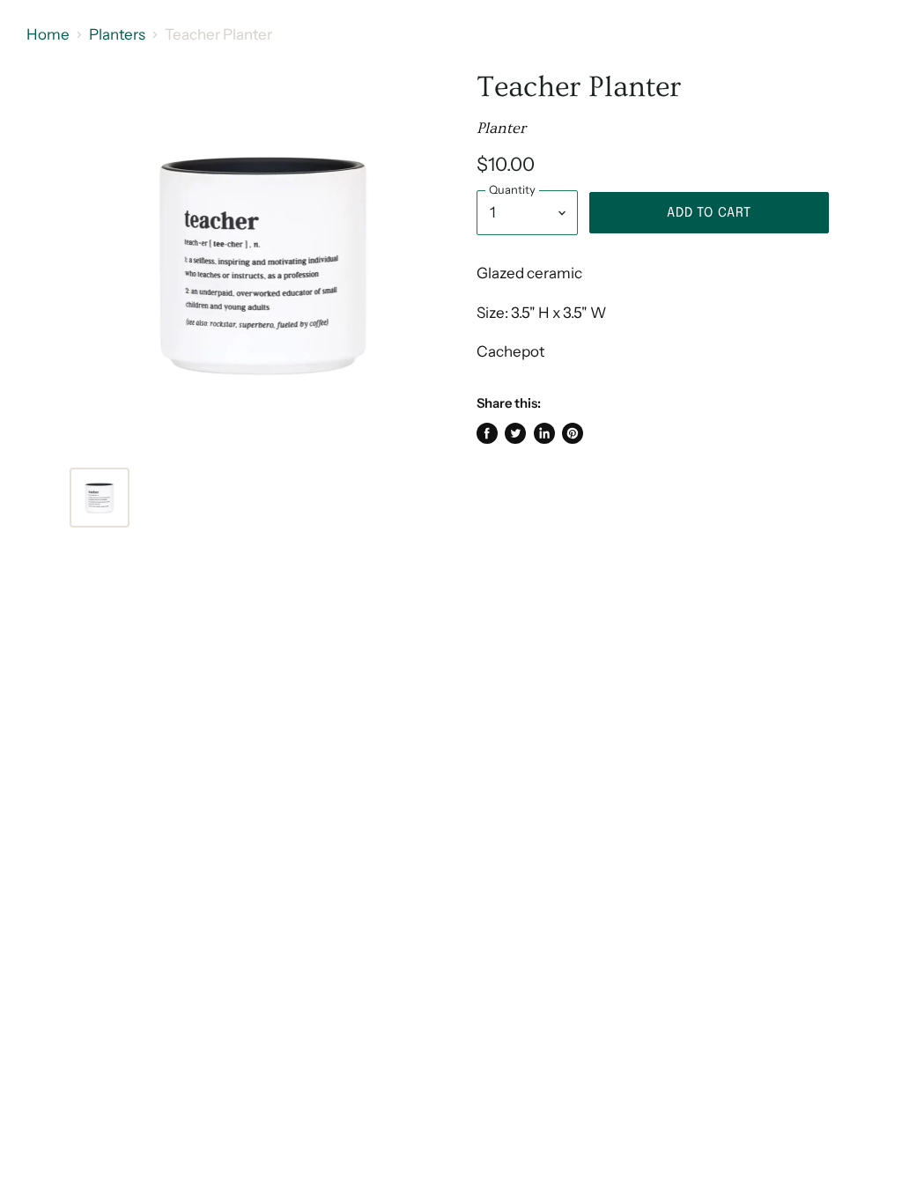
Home (48, 34)
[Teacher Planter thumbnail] (99, 497)
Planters (117, 34)
